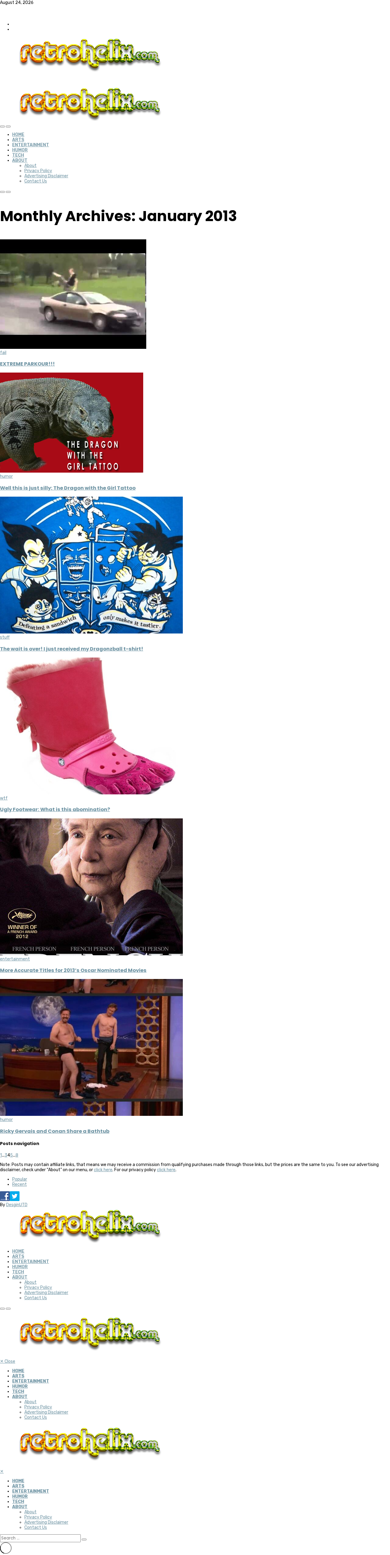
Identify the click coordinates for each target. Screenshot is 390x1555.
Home (18, 134)
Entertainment (30, 145)
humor (6, 476)
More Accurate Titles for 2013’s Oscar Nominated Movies (73, 970)
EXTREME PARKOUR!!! (27, 363)
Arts (18, 139)
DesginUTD (16, 1204)
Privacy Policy (38, 170)
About (19, 160)
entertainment (15, 959)
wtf (4, 798)
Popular (19, 1179)
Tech (18, 155)
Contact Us (35, 181)
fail (3, 352)
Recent (19, 1184)
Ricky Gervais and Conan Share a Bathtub (54, 1131)
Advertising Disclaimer (46, 176)
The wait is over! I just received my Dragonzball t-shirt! (71, 648)
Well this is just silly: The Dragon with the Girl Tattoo (68, 487)
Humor (20, 150)
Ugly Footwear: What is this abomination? (55, 809)
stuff (5, 637)
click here (103, 1169)
